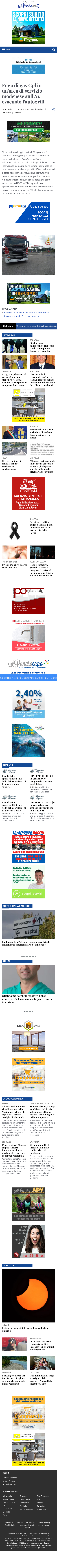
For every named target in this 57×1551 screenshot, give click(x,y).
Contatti (19, 1522)
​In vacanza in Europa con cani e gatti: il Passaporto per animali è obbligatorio (42, 1345)
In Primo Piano (37, 109)
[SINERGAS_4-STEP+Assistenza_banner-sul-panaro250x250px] (28, 43)
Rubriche (8, 765)
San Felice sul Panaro (9, 1503)
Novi (39, 1499)
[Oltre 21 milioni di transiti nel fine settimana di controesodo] (14, 448)
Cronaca (17, 112)
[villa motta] (28, 65)
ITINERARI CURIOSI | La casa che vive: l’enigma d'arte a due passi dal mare (41, 780)
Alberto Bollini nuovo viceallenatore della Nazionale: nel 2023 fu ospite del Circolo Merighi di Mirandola (13, 1112)
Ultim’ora (8, 326)
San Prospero (43, 1496)
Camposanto (25, 1499)
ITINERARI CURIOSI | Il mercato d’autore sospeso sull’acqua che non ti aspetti (42, 806)
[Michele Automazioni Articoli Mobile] (28, 303)
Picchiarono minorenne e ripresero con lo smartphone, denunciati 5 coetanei (42, 347)
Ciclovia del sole (10, 1477)
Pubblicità (30, 1522)
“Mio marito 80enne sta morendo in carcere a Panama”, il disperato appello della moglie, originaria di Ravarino (42, 466)
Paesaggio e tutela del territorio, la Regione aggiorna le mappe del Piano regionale (13, 1379)
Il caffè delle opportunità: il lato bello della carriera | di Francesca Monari (14, 780)
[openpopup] (54, 50)
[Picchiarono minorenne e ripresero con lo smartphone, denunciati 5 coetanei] (14, 346)
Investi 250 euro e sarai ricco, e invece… (14, 566)
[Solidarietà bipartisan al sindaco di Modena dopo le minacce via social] (14, 432)
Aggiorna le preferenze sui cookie (34, 1525)
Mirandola (7, 1496)
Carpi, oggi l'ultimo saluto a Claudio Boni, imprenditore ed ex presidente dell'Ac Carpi (41, 527)
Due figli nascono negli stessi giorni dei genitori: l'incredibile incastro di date (42, 1379)
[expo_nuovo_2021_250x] (28, 1466)
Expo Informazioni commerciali (28, 672)
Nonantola (41, 1509)
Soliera (40, 1502)
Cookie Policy (10, 1525)
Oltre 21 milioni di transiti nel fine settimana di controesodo (11, 465)
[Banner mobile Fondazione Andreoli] (28, 142)
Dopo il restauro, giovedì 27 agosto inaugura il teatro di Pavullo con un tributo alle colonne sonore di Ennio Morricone (42, 570)
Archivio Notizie (10, 1484)
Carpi (5, 1515)
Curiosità (8, 1265)
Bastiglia (23, 1506)
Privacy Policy (44, 1522)
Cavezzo (23, 1496)
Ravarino (41, 1506)
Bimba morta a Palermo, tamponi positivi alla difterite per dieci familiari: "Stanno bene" (26, 943)
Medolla (6, 1512)
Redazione (9, 109)
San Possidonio (26, 1509)
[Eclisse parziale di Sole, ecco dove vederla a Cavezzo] (28, 1295)
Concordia (6, 112)
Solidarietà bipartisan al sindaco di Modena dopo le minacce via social (41, 433)
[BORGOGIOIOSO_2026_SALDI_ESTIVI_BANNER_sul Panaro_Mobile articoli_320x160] (28, 223)
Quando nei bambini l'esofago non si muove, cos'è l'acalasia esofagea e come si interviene (27, 999)
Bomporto (24, 1502)
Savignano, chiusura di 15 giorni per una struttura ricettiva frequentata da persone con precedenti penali (14, 379)
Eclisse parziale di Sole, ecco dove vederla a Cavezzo (25, 1329)
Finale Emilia (8, 1499)
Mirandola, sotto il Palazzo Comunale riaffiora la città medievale (39, 1149)
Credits (27, 1527)
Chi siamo (8, 1522)
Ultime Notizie (9, 1481)
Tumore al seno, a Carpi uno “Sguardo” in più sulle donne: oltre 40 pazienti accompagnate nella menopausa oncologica (42, 1112)
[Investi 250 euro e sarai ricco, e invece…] (14, 552)
